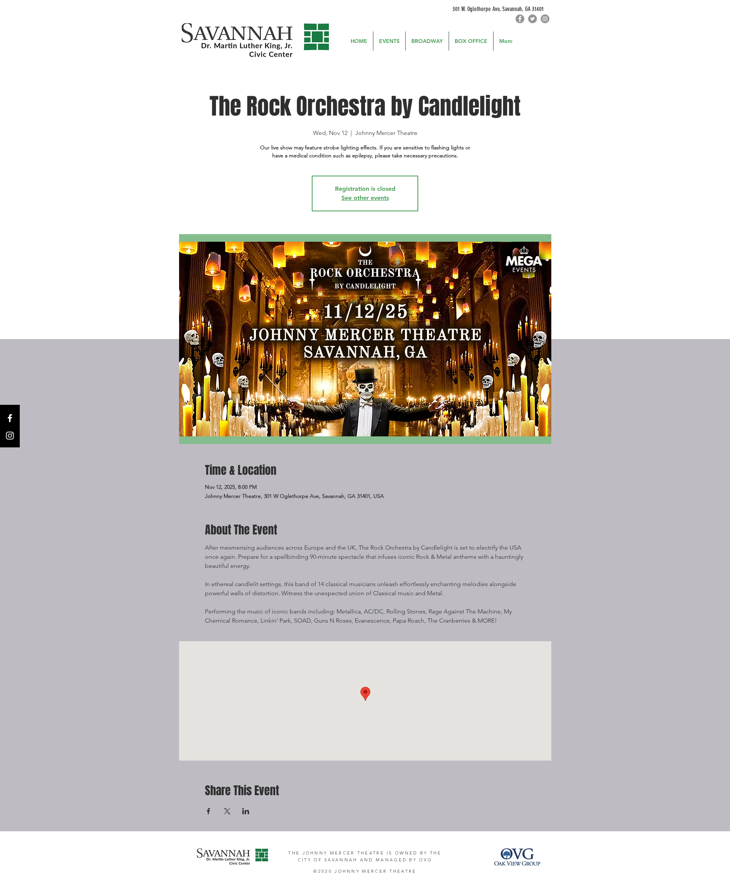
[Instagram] (545, 18)
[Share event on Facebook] (208, 811)
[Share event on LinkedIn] (245, 811)
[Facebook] (520, 18)
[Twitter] (532, 18)
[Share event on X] (227, 811)
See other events (365, 197)
